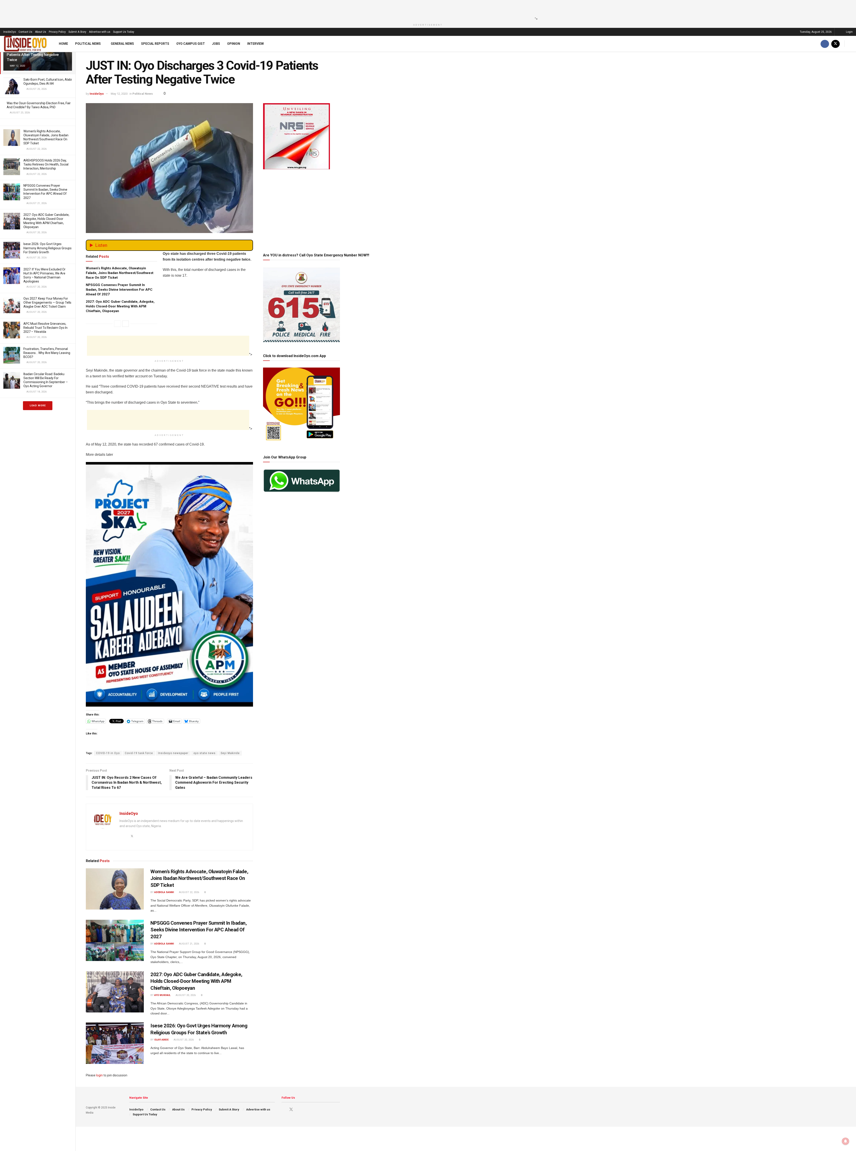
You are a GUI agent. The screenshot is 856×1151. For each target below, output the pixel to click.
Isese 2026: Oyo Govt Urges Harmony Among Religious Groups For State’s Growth (47, 248)
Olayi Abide (161, 1039)
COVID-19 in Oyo (108, 753)
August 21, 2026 (188, 943)
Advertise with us (99, 31)
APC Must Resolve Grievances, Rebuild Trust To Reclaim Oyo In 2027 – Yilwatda (45, 327)
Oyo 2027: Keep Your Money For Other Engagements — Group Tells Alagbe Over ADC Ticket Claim (47, 302)
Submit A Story (77, 31)
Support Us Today (123, 31)
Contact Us (25, 31)
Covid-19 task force (139, 753)
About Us (40, 31)
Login (849, 31)
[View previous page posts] (117, 324)
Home (63, 43)
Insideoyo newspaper (173, 753)
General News (122, 43)
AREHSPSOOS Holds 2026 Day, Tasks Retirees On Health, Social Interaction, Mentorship (45, 164)
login (99, 1075)
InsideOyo (9, 31)
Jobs (216, 43)
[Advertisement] (427, 10)
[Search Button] (851, 44)
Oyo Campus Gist (190, 43)
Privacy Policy (57, 31)
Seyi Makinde (230, 753)
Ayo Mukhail (162, 995)
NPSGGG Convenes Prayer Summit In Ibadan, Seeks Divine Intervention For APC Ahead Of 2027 (119, 289)
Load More (38, 405)
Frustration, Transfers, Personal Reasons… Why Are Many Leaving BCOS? (46, 353)
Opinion (233, 43)
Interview (255, 43)
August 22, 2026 (188, 892)
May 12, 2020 (119, 93)
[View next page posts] (125, 324)
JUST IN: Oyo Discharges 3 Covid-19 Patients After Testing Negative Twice (36, 54)
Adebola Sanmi (164, 892)
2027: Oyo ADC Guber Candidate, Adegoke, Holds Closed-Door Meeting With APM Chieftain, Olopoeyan (120, 306)
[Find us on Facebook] (825, 44)
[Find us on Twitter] (835, 44)
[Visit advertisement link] (169, 584)
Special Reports (155, 43)
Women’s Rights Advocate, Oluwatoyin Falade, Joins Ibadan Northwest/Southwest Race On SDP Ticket (119, 273)
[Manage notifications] (845, 1141)
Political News (88, 43)
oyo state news (204, 753)
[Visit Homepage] (25, 44)
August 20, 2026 (185, 995)
